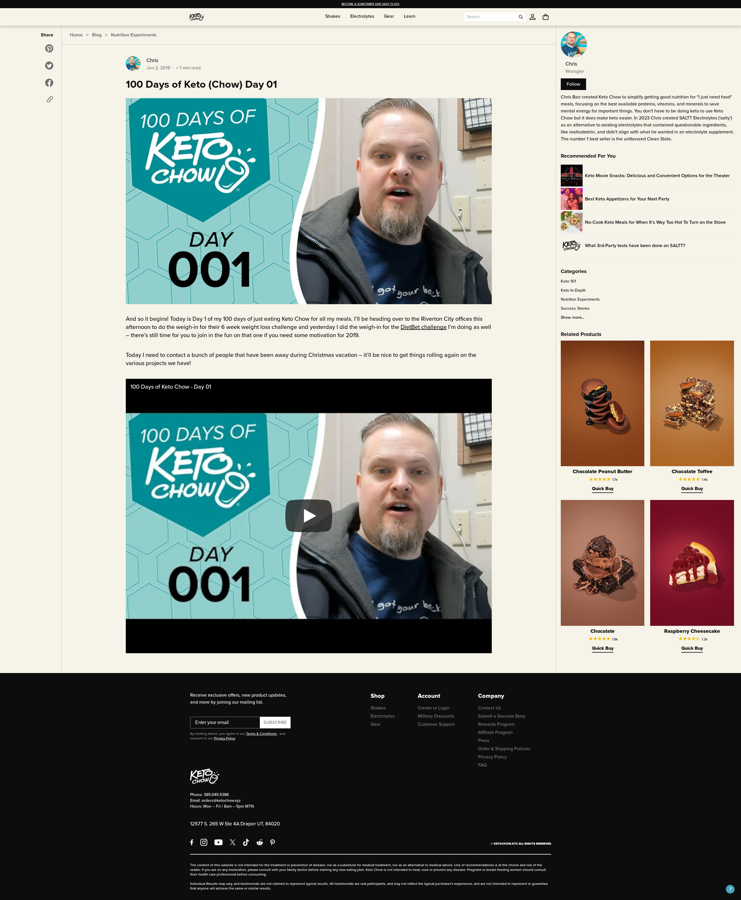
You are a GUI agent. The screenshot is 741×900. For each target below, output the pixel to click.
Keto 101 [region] (568, 281)
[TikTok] (246, 842)
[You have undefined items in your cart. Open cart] (545, 17)
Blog (97, 34)
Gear (376, 724)
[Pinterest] (272, 842)
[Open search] (521, 17)
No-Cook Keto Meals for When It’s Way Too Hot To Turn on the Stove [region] (655, 222)
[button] (730, 889)
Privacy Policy (224, 738)
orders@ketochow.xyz (221, 800)
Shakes (378, 707)
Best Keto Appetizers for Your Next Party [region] (627, 199)
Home (76, 34)
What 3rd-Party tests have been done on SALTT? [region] (635, 245)
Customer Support (436, 724)
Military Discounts (436, 716)
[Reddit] (260, 842)
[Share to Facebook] (49, 83)
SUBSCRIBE (275, 722)
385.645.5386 (216, 795)
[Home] (197, 17)
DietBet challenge (424, 327)
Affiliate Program (495, 732)
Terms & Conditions (261, 733)
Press (483, 740)
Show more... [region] (572, 317)
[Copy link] (49, 99)
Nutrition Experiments (134, 34)
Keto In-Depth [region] (573, 290)
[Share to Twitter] (49, 65)
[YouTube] (218, 842)
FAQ (482, 765)
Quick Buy (602, 488)
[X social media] (233, 842)
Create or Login (434, 707)
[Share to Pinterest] (49, 48)
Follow (573, 84)
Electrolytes (383, 716)
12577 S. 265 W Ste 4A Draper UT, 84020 (235, 823)
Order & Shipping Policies (504, 748)
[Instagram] (203, 842)
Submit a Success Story (502, 716)
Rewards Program (496, 724)
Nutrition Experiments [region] (580, 299)
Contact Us (489, 707)
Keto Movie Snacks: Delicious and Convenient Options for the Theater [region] (657, 175)
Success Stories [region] (575, 308)
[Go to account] (532, 17)
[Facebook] (191, 842)
